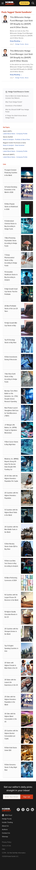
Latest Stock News (9, 134)
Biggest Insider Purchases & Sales (14, 143)
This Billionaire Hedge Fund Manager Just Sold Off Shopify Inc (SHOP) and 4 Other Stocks (21, 22)
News (27, 44)
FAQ (3, 849)
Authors (5, 829)
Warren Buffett (8, 137)
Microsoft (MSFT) (8, 154)
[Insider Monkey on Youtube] (28, 809)
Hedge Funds (19, 44)
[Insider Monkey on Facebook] (19, 809)
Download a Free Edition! (13, 106)
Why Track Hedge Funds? (13, 102)
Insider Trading (7, 822)
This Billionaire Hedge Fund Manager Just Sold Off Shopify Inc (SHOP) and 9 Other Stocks (21, 55)
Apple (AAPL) (7, 131)
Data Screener (19, 145)
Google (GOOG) (8, 149)
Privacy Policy (6, 842)
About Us (5, 826)
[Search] (33, 3)
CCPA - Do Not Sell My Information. (14, 853)
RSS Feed (8, 815)
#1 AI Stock (24, 3)
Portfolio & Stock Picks (22, 139)
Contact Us (6, 833)
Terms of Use (6, 846)
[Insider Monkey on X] (23, 809)
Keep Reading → (16, 41)
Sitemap (5, 836)
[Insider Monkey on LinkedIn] (32, 809)
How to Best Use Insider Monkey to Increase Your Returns (16, 97)
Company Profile (21, 134)
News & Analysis (8, 139)
